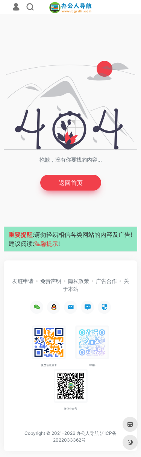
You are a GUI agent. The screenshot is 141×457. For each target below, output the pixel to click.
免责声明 (50, 281)
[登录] (16, 8)
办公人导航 (87, 433)
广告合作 (106, 281)
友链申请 (22, 281)
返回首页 (71, 182)
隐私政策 (78, 281)
